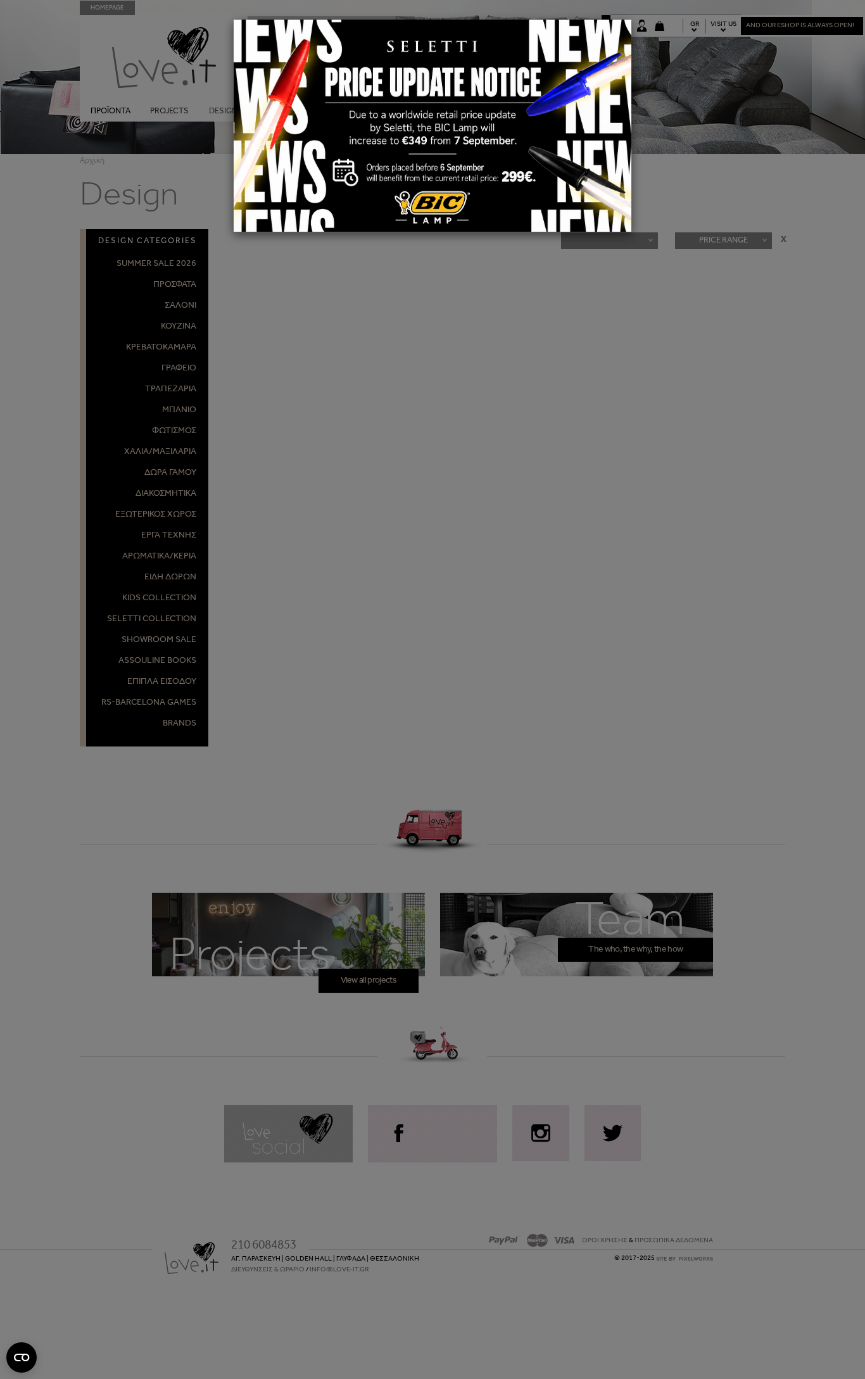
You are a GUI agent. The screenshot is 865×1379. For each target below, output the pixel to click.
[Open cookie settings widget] (21, 1357)
